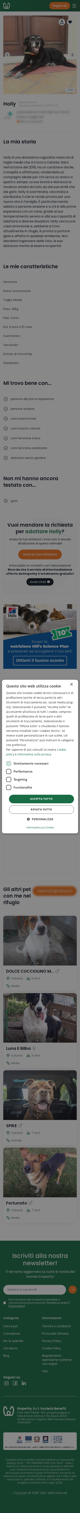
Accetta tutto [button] (41, 799)
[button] (40, 819)
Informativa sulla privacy (34, 754)
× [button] (71, 684)
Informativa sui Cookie (40, 827)
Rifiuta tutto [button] (41, 809)
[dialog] (40, 756)
